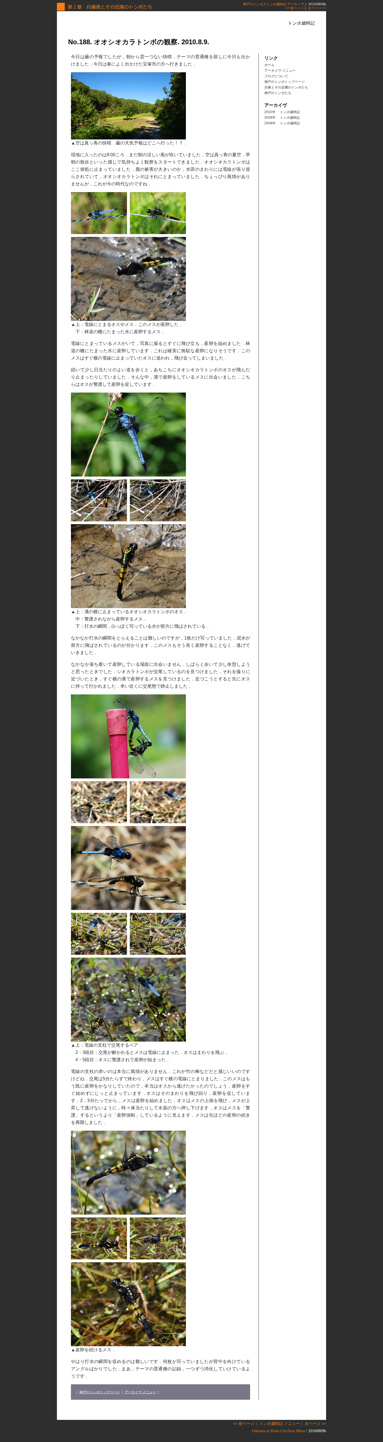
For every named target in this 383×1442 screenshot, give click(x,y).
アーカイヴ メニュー (140, 1392)
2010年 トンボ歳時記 (282, 112)
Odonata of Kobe (265, 1431)
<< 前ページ (294, 8)
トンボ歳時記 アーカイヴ (285, 4)
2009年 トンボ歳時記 (282, 118)
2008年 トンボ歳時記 (282, 123)
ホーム (269, 65)
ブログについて (276, 76)
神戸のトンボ (253, 4)
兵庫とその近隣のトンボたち (286, 87)
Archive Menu (293, 1431)
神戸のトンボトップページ (99, 1392)
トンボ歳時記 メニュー (279, 1423)
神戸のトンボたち (277, 93)
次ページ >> (317, 8)
